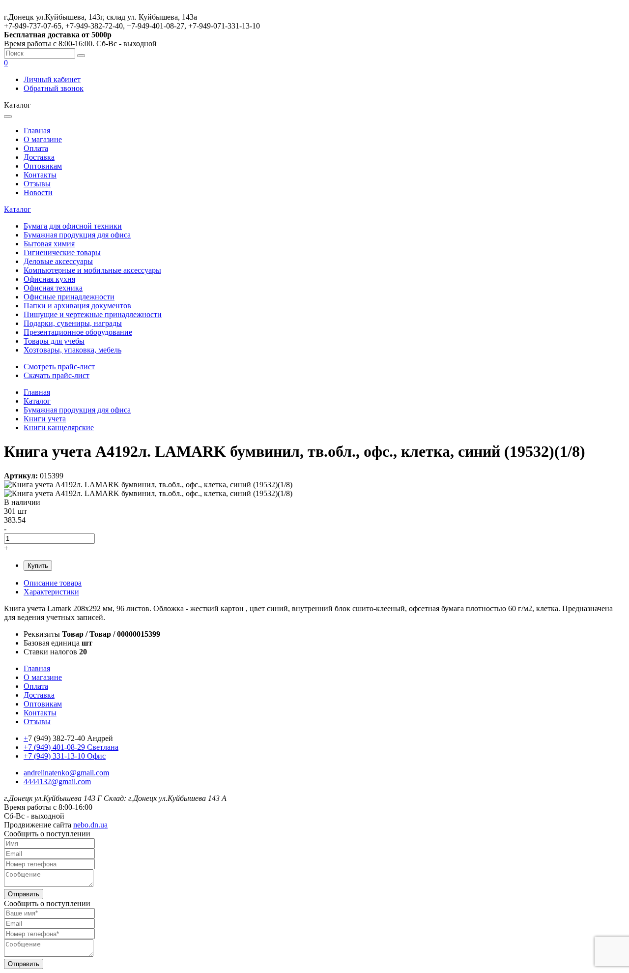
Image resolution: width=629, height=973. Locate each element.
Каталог (17, 209)
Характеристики (51, 592)
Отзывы (37, 183)
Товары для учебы (54, 341)
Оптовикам (43, 166)
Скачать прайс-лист (56, 375)
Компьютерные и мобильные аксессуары (92, 270)
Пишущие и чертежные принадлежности (93, 314)
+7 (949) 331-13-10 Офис (65, 756)
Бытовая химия (49, 243)
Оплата (36, 148)
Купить (38, 565)
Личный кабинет (52, 79)
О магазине (43, 139)
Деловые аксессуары (58, 261)
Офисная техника (53, 288)
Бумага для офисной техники (73, 226)
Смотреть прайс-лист (59, 366)
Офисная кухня (49, 279)
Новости (38, 192)
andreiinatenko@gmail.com (66, 772)
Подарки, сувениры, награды (73, 323)
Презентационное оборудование (78, 332)
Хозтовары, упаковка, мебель (72, 350)
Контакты (40, 175)
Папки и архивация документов (77, 305)
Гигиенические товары (62, 252)
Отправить (23, 894)
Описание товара (53, 583)
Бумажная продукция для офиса (77, 235)
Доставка (39, 157)
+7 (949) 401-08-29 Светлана (71, 747)
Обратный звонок (54, 88)
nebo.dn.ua (90, 825)
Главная (37, 130)
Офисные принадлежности (69, 297)
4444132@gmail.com (57, 781)
